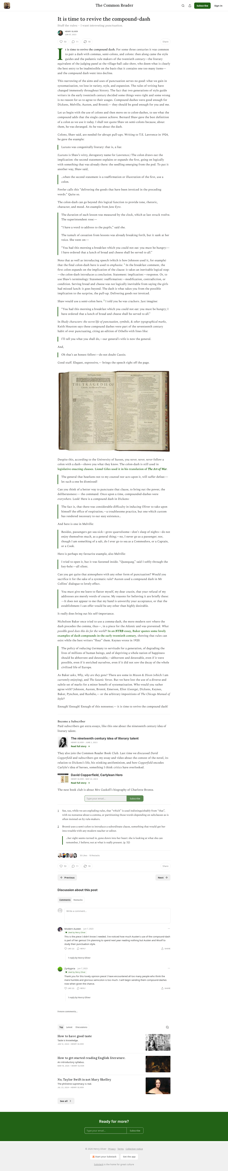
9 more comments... (68, 1011)
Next (161, 877)
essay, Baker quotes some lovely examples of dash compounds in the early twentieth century (112, 633)
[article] (114, 1042)
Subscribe (202, 5)
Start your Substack (105, 1156)
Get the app (129, 1156)
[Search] (183, 5)
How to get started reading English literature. (91, 1058)
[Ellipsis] (168, 928)
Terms (120, 1148)
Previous (69, 877)
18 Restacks (94, 855)
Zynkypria (69, 968)
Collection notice (134, 1148)
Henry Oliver (71, 31)
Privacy (112, 1148)
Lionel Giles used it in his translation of (121, 469)
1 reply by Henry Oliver (79, 957)
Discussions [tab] (81, 1027)
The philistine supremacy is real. (75, 1083)
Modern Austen (72, 928)
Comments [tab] (64, 900)
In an (111, 631)
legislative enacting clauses (75, 469)
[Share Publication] (190, 5)
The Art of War (157, 469)
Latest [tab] (69, 1027)
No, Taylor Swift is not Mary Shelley (84, 1079)
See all (64, 1101)
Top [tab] (61, 1027)
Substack (98, 1164)
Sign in (218, 5)
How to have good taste (75, 1036)
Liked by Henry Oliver (77, 932)
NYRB (119, 631)
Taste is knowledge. (68, 1040)
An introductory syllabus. (71, 1062)
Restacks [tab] (78, 900)
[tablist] (71, 900)
